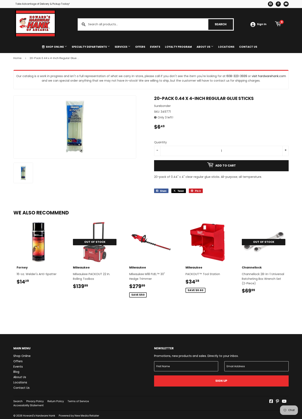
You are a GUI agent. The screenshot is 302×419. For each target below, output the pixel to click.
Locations (226, 47)
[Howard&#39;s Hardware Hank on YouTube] (284, 402)
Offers (140, 47)
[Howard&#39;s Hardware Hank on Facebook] (271, 402)
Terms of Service (78, 401)
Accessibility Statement (28, 405)
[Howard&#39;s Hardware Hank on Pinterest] (277, 402)
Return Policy (55, 401)
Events (155, 47)
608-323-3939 (236, 76)
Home (17, 58)
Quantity (160, 142)
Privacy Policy (35, 401)
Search (224, 24)
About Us (204, 47)
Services (121, 47)
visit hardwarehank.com (269, 76)
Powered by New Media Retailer (79, 415)
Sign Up (221, 381)
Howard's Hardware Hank (39, 415)
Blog (16, 372)
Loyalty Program (178, 47)
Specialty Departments (89, 47)
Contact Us (248, 47)
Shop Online (55, 47)
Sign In (261, 24)
